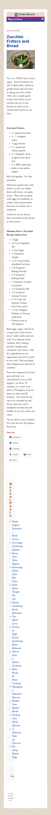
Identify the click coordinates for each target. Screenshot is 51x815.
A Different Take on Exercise (16, 736)
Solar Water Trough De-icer (15, 591)
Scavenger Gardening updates (17, 546)
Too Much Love (15, 620)
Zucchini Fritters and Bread (18, 41)
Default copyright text (10, 798)
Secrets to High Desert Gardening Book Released (17, 637)
